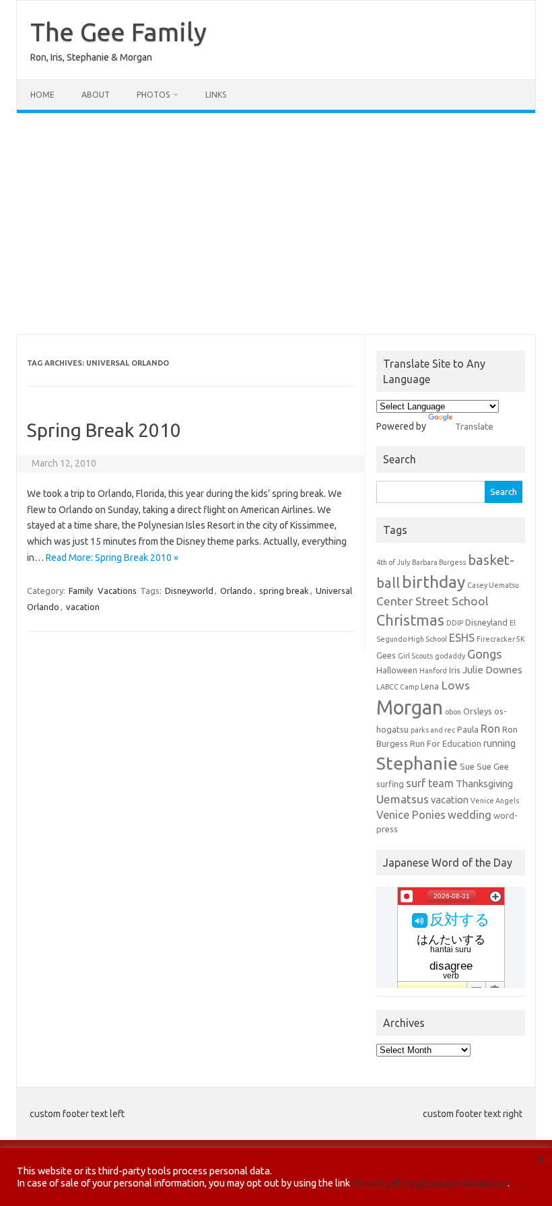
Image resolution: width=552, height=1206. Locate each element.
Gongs (484, 654)
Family (81, 590)
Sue (467, 766)
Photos (153, 94)
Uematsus (402, 799)
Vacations (117, 590)
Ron (490, 729)
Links (215, 94)
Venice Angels (495, 801)
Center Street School (432, 601)
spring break (284, 590)
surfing (390, 784)
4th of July (393, 562)
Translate (474, 426)
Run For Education (445, 743)
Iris (454, 670)
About (95, 94)
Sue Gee (493, 766)
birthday (433, 581)
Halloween (396, 670)
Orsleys (477, 711)
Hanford (433, 671)
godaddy (450, 656)
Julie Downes (492, 669)
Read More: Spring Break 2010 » (112, 557)
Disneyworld (189, 590)
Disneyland (486, 622)
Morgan (409, 707)
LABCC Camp (397, 687)
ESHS (462, 638)
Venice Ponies (411, 815)
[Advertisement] (276, 223)
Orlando (236, 590)
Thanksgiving (484, 783)
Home (42, 94)
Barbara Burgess (439, 562)
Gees (386, 655)
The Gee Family (118, 32)
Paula (468, 729)
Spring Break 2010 (104, 430)
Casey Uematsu (493, 585)
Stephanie (417, 763)
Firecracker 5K (501, 639)
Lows (455, 685)
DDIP (454, 623)
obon (453, 712)
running (499, 743)
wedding (469, 815)
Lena (430, 686)
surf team (430, 783)
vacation (83, 606)
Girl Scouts (415, 656)
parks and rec (433, 730)
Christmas (410, 620)
